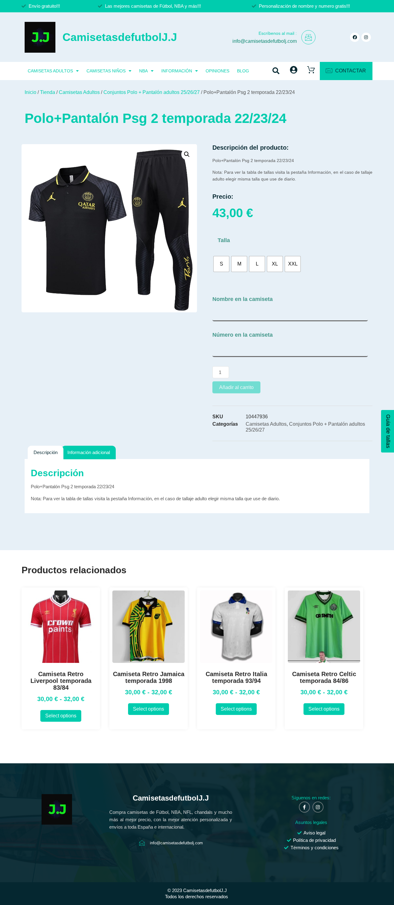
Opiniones (217, 70)
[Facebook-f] (304, 807)
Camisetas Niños (106, 70)
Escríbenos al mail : (278, 33)
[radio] (221, 264)
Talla (224, 240)
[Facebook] (355, 37)
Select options (60, 715)
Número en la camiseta (242, 335)
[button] (276, 71)
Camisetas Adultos (50, 70)
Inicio (30, 92)
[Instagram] (366, 37)
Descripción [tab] (46, 452)
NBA (143, 70)
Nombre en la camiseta (242, 299)
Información (176, 70)
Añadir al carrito (236, 387)
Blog (243, 70)
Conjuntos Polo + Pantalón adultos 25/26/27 (151, 92)
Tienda (47, 92)
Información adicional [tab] (88, 452)
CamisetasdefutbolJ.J (119, 37)
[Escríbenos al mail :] (308, 37)
